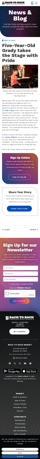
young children (11, 137)
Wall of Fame (20, 400)
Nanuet (20, 393)
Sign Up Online (19, 177)
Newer (33, 230)
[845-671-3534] (32, 3)
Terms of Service (29, 378)
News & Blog (20, 427)
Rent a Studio (20, 434)
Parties (20, 326)
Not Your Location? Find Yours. (20, 354)
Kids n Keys (9, 110)
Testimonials (20, 424)
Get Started (19, 332)
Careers (20, 411)
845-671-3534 (21, 358)
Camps (20, 324)
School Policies (20, 404)
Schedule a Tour (20, 407)
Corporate (20, 417)
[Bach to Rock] (13, 3)
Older (7, 230)
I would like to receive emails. (21, 284)
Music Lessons (20, 322)
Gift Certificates (20, 431)
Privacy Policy (16, 378)
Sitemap (20, 381)
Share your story (19, 209)
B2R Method (20, 420)
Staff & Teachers (20, 397)
